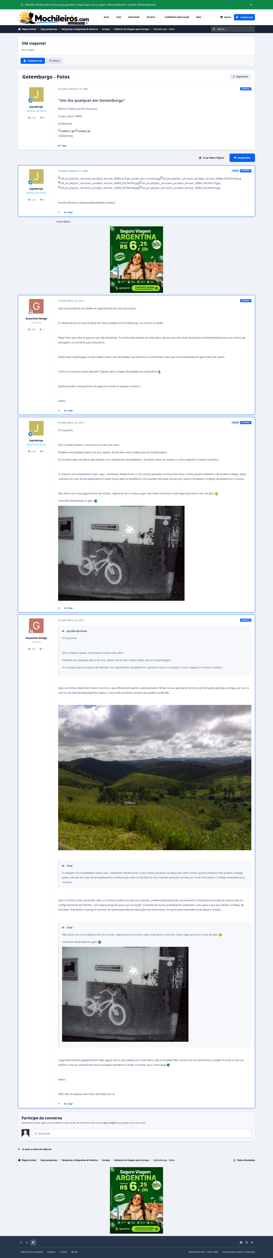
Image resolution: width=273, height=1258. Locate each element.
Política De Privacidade (31, 1252)
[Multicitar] (59, 212)
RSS (75, 1252)
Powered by (238, 1252)
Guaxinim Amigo (36, 318)
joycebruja (36, 106)
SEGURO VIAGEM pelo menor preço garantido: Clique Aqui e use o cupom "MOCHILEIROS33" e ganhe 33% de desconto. (90, 4)
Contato (51, 1252)
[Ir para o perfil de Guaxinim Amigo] (36, 306)
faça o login (109, 1122)
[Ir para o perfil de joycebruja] (36, 94)
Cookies (63, 1252)
